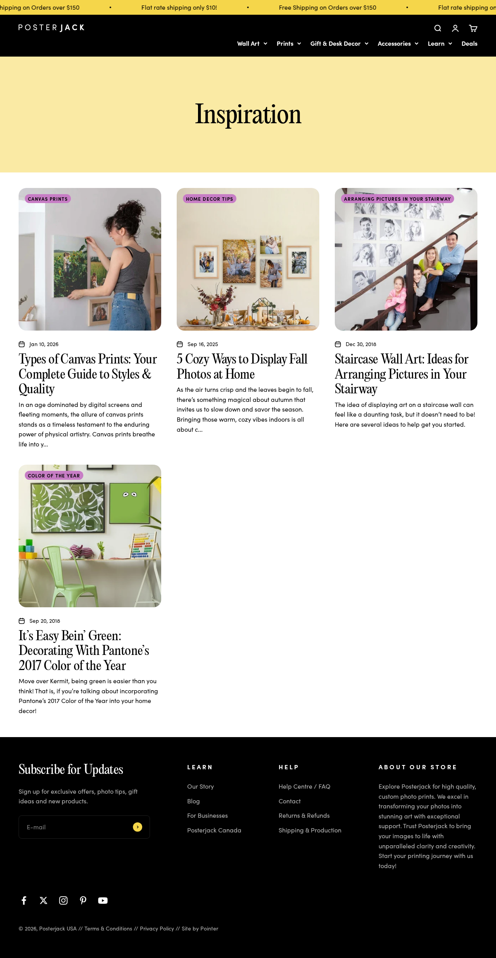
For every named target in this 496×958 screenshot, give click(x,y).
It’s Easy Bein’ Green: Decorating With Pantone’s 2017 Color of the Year (84, 650)
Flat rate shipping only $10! (173, 7)
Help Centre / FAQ (305, 786)
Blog (193, 801)
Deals (469, 43)
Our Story (200, 786)
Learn (436, 43)
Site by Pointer (200, 928)
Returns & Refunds (304, 815)
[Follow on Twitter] (43, 900)
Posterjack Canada (214, 830)
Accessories (394, 43)
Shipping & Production (310, 830)
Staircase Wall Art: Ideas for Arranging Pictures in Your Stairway (401, 373)
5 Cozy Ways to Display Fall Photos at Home (242, 366)
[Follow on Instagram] (63, 900)
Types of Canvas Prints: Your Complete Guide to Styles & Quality (88, 373)
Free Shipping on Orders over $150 (321, 7)
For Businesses (207, 815)
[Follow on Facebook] (24, 900)
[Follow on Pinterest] (83, 900)
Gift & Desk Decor (335, 43)
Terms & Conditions (108, 928)
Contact (290, 801)
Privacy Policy (157, 928)
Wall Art (248, 43)
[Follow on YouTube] (103, 900)
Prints (285, 43)
